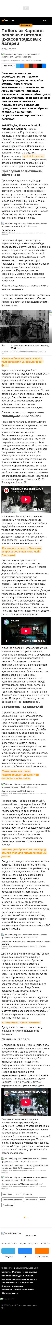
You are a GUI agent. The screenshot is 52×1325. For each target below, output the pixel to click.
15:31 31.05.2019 (8, 49)
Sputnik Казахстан (33, 156)
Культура (45, 1243)
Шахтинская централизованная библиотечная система (23, 234)
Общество (33, 1243)
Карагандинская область (13, 1199)
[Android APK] (7, 1299)
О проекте (6, 1268)
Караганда (27, 1194)
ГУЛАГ (17, 1194)
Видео (22, 1243)
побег (42, 1199)
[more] (49, 352)
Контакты (6, 1272)
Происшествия (9, 1243)
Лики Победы (8, 1205)
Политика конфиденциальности (17, 1276)
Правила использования (25, 1268)
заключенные (31, 1199)
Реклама (16, 1272)
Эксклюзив (7, 1194)
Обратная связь (9, 1293)
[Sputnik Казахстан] (8, 21)
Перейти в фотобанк (34, 60)
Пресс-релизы (29, 1272)
